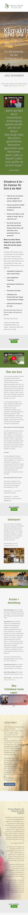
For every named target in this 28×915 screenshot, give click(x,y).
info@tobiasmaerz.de (18, 86)
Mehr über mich (9, 784)
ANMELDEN (14, 341)
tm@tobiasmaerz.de (9, 680)
